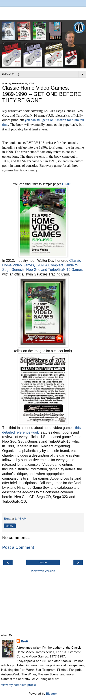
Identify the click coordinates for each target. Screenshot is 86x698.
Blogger (51, 693)
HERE (66, 184)
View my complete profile (18, 684)
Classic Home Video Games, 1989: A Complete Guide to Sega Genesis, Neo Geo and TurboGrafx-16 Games (42, 265)
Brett (24, 641)
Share (9, 525)
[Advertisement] (43, 12)
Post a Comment (18, 547)
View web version (43, 571)
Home (43, 562)
